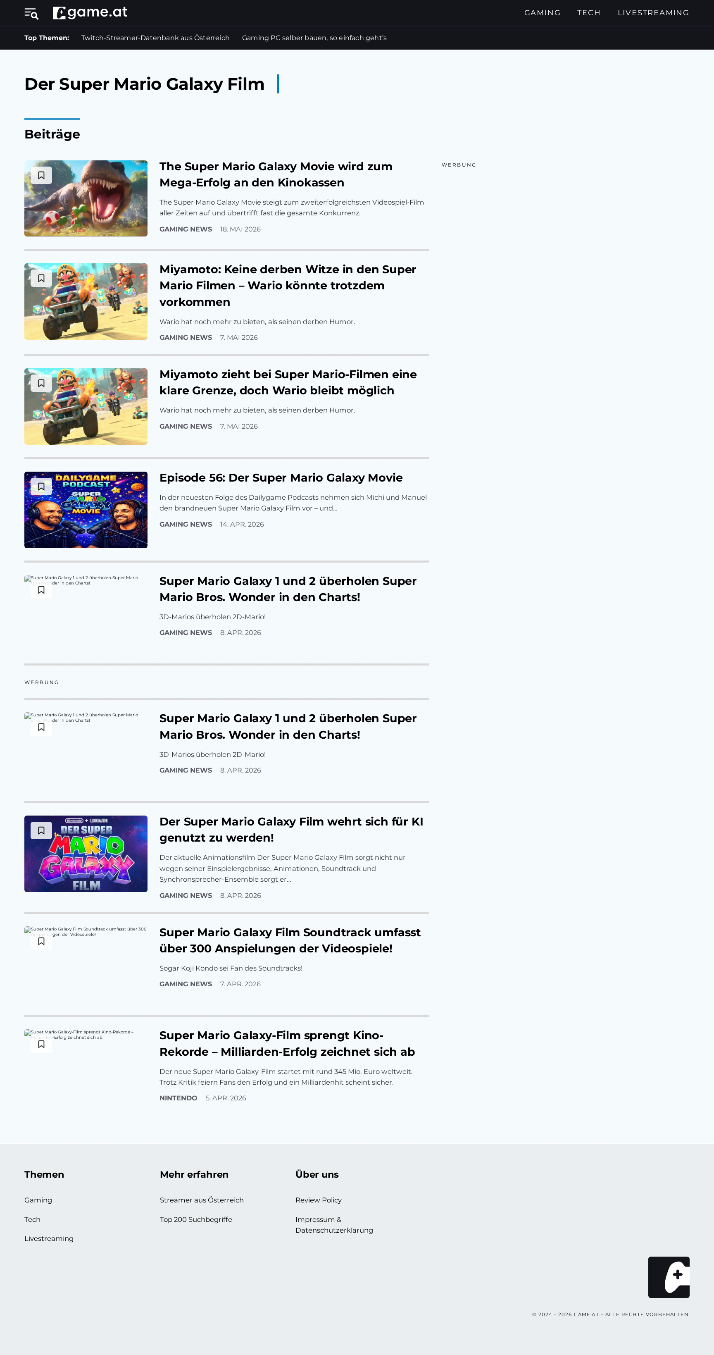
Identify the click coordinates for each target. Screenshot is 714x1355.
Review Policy (318, 1200)
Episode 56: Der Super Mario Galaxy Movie (280, 477)
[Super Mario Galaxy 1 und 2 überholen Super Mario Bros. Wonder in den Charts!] (86, 613)
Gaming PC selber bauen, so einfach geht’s (314, 38)
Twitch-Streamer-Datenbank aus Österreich (155, 38)
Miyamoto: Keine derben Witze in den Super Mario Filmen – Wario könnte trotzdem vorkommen (287, 285)
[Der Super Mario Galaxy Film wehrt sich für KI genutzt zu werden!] (86, 854)
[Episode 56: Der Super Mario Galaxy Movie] (86, 510)
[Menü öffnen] (34, 12)
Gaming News (185, 229)
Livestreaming (654, 12)
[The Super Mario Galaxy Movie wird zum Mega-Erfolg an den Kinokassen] (86, 198)
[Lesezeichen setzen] (41, 175)
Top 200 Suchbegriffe (196, 1219)
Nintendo (178, 1098)
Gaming (542, 12)
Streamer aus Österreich (202, 1200)
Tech (589, 12)
